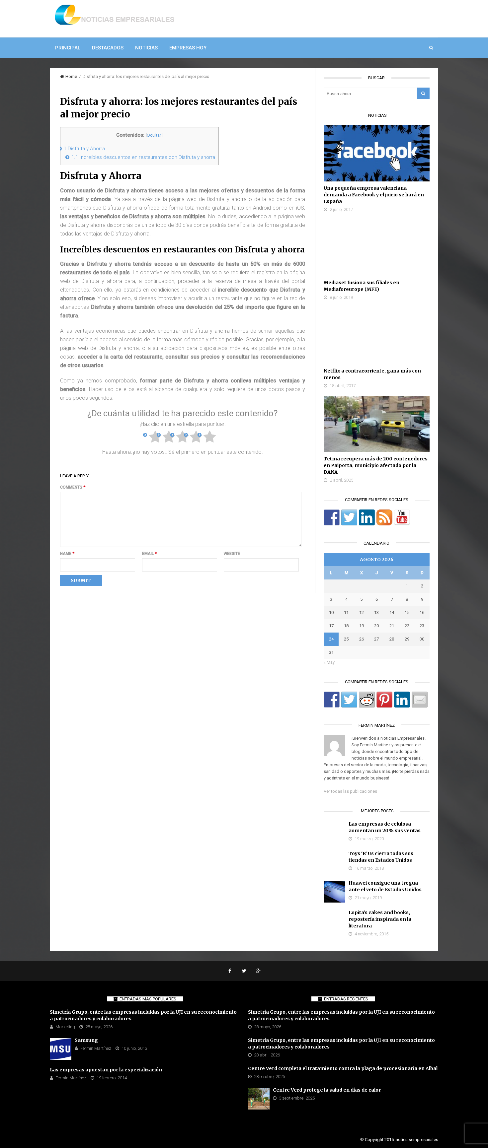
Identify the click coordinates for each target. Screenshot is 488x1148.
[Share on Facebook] (332, 700)
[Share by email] (420, 700)
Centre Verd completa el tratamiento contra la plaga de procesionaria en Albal (343, 1068)
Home (71, 76)
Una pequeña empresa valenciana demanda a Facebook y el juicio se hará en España (374, 194)
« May (329, 662)
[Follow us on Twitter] (349, 517)
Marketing (65, 1026)
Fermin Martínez (95, 1048)
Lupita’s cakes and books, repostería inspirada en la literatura (380, 919)
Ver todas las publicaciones (350, 791)
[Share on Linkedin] (402, 700)
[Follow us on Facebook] (332, 517)
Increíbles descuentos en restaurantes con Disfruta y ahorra (143, 157)
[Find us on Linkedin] (367, 517)
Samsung (86, 1040)
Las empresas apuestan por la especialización (106, 1070)
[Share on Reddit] (367, 700)
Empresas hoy (187, 48)
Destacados (107, 48)
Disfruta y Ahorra (84, 149)
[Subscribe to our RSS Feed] (384, 517)
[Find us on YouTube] (402, 517)
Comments (72, 487)
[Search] (423, 93)
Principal (67, 48)
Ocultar (154, 135)
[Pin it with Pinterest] (384, 700)
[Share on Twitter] (349, 700)
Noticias (146, 48)
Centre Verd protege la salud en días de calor (327, 1090)
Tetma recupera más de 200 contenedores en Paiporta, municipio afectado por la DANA (376, 465)
